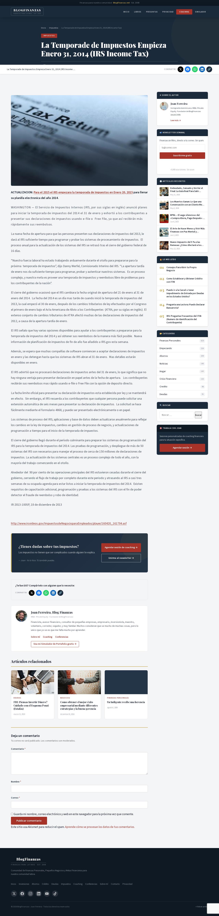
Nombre (16, 781)
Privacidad (167, 12)
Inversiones (24, 884)
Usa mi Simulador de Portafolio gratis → (55, 644)
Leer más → (176, 120)
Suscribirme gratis (182, 155)
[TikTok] (55, 894)
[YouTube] (47, 894)
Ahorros (35, 884)
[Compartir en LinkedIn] (202, 69)
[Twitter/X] (14, 894)
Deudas (54, 884)
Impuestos (53, 27)
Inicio (126, 12)
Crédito (45, 884)
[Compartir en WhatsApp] (195, 69)
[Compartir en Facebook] (188, 69)
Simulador (200, 12)
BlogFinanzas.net (121, 2)
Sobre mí (35, 637)
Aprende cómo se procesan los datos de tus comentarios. (100, 827)
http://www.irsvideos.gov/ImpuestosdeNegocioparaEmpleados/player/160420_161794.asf (69, 523)
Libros (137, 12)
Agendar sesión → (182, 447)
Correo (15, 798)
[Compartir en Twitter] (180, 69)
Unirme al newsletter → (121, 558)
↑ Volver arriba (202, 906)
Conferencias (61, 637)
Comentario (18, 749)
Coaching (184, 12)
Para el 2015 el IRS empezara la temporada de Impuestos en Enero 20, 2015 (83, 192)
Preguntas (152, 12)
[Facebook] (22, 894)
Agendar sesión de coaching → (121, 547)
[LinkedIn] (39, 894)
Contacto (115, 884)
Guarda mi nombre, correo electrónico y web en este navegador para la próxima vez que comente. (74, 814)
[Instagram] (30, 894)
